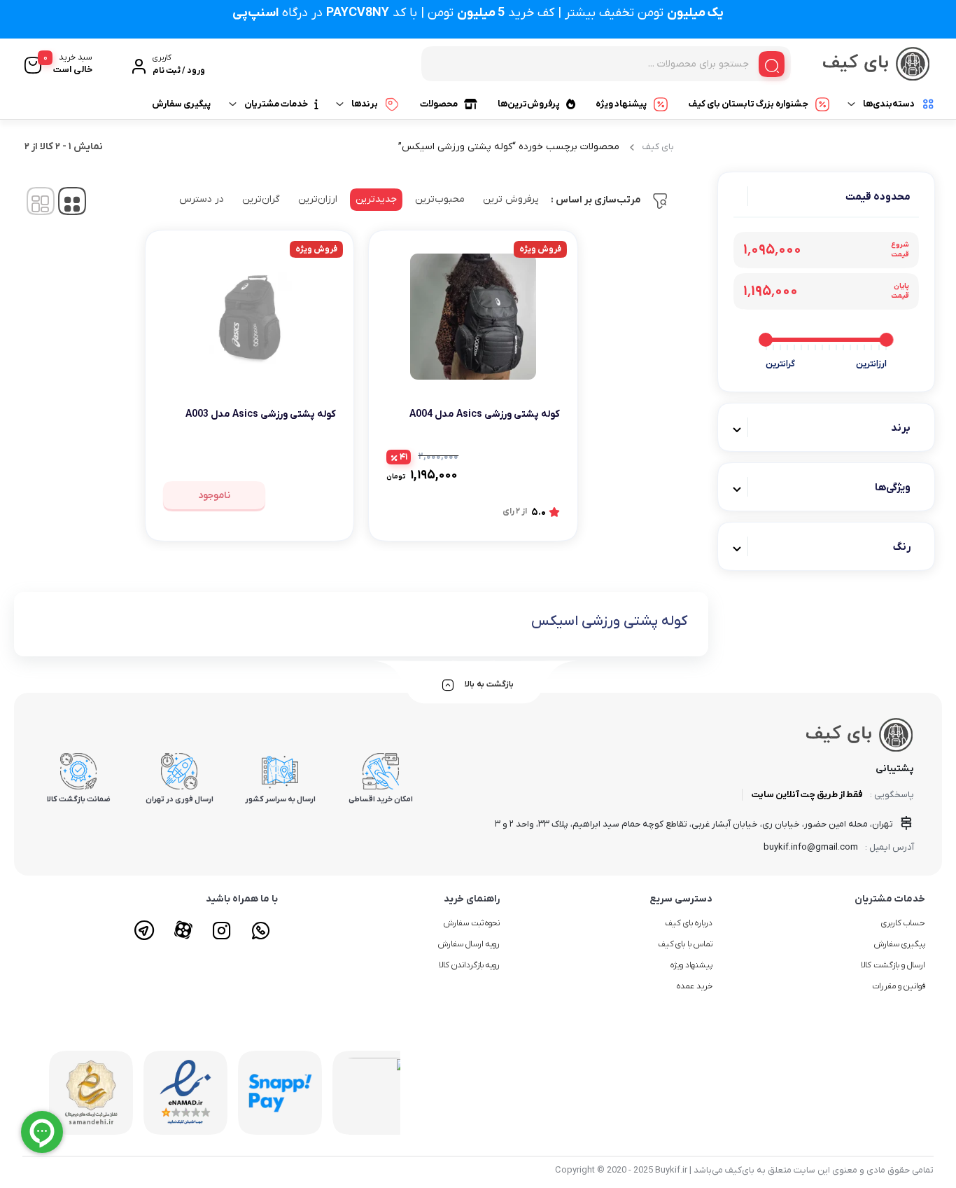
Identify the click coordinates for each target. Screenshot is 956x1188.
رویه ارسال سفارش (469, 944)
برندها (364, 104)
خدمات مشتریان (276, 104)
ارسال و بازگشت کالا (893, 965)
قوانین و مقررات (898, 986)
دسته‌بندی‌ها (889, 104)
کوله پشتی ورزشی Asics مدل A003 (260, 414)
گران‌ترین (261, 199)
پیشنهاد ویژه (621, 104)
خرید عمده (694, 986)
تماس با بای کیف (685, 944)
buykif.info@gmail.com (811, 847)
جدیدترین (376, 199)
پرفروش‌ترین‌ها (529, 104)
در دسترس (201, 199)
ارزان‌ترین (317, 199)
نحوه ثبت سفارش (472, 923)
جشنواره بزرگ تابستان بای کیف (748, 104)
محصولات (439, 104)
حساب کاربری (903, 923)
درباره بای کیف (688, 923)
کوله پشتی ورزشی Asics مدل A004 (484, 414)
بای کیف (658, 147)
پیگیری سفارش (181, 104)
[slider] (887, 340)
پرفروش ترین (511, 199)
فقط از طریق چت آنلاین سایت (807, 795)
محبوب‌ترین (440, 199)
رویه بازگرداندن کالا (469, 965)
